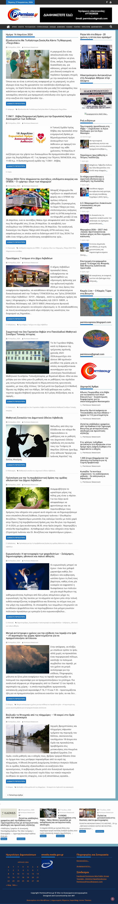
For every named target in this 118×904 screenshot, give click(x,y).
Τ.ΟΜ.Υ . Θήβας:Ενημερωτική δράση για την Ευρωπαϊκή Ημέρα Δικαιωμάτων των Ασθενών (39, 117)
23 (13, 881)
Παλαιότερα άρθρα (16, 795)
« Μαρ (8, 885)
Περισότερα (86, 27)
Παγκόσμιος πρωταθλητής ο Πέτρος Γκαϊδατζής (93, 156)
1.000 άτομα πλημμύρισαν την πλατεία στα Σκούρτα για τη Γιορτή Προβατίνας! (94, 460)
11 (23, 874)
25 (23, 881)
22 (8, 881)
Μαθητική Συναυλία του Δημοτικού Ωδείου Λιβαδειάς (34, 417)
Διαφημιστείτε (96, 27)
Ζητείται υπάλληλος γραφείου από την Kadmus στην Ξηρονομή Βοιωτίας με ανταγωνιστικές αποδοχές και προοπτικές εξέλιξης (95, 428)
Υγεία (9, 172)
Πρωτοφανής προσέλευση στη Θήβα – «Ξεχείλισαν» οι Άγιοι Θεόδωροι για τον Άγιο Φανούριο (94, 129)
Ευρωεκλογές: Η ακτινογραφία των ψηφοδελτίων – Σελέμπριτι (49, 623)
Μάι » (15, 885)
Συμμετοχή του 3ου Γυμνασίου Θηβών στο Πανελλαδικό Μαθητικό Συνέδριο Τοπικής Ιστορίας (41, 333)
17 (18, 877)
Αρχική (14, 27)
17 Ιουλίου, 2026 (65, 810)
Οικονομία (11, 248)
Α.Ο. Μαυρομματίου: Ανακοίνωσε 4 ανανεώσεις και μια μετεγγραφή (95, 205)
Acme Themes (85, 900)
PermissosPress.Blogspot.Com (90, 881)
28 (38, 881)
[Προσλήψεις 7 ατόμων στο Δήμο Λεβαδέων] (27, 266)
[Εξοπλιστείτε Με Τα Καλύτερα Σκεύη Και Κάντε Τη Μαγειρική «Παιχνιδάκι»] (27, 51)
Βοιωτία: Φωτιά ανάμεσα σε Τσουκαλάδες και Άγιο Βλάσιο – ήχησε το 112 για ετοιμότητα (95, 412)
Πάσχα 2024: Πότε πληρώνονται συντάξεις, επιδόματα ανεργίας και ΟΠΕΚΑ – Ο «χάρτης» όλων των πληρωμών (42, 180)
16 (13, 877)
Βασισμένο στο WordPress (38, 900)
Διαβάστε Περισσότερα (16, 103)
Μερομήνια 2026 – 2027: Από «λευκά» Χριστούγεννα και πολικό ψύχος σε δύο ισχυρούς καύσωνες (95, 233)
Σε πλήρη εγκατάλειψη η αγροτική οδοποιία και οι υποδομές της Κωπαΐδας (92, 178)
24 (18, 881)
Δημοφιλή (61, 27)
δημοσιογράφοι (22, 623)
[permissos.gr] (8, 26)
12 (28, 874)
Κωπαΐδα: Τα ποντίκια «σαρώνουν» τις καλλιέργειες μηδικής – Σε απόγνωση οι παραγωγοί (94, 475)
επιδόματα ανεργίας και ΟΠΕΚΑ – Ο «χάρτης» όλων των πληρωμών (41, 248)
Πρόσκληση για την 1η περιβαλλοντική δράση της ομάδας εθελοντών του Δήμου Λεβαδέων (36, 479)
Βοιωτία (21, 27)
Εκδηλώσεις (11, 325)
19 (28, 877)
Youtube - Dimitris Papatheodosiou (91, 879)
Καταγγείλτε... (83, 861)
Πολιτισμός (11, 407)
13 (33, 874)
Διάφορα (11, 109)
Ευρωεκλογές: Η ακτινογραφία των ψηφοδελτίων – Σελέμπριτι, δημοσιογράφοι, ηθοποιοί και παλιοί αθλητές (40, 555)
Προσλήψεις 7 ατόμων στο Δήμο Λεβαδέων (29, 258)
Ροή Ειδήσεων (30, 27)
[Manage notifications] (112, 899)
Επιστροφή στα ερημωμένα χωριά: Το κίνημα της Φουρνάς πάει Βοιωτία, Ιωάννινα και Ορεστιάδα (94, 264)
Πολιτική (77, 27)
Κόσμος (69, 27)
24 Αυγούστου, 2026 (27, 810)
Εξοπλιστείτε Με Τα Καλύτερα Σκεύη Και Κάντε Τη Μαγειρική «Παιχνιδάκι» (38, 41)
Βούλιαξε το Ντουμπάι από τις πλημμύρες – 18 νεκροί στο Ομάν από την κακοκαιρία (40, 716)
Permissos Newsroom (31, 47)
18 (23, 877)
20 (33, 877)
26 (28, 881)
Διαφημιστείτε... (84, 866)
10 (18, 874)
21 (38, 877)
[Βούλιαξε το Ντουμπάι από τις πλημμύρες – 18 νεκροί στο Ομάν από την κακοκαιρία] (27, 726)
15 (8, 877)
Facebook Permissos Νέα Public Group (93, 876)
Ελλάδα (53, 27)
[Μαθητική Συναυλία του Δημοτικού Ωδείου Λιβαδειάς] (27, 426)
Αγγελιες (3, 839)
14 (38, 874)
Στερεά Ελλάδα (42, 27)
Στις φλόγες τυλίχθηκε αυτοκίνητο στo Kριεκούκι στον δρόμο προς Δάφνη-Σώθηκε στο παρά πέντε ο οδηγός (95, 445)
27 (33, 881)
